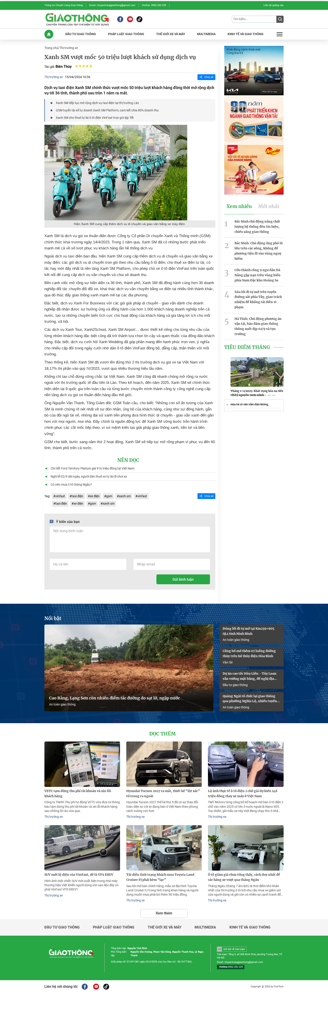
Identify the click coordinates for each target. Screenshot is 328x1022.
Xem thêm (164, 913)
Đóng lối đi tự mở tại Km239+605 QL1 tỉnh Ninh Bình (248, 631)
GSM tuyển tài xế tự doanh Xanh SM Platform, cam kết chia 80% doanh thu (107, 110)
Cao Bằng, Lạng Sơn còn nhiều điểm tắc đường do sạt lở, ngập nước (114, 698)
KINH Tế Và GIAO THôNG (246, 34)
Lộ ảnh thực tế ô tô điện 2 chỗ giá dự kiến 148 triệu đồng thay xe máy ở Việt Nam (242, 793)
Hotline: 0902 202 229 (154, 5)
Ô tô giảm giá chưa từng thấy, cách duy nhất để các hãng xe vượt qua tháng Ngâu (244, 877)
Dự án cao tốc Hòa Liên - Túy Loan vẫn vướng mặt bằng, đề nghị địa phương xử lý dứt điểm (249, 676)
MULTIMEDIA (206, 34)
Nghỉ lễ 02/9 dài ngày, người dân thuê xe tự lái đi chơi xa (89, 476)
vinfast (60, 496)
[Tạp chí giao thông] (77, 19)
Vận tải (228, 662)
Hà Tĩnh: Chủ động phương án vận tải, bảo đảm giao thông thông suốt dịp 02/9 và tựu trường (258, 326)
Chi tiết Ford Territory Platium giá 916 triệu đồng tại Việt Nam (92, 468)
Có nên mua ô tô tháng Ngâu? (71, 484)
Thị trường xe (69, 48)
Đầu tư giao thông (235, 685)
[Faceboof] (85, 987)
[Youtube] (130, 19)
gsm (109, 496)
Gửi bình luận (183, 579)
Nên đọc (128, 460)
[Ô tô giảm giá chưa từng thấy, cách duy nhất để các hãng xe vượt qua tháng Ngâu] (246, 848)
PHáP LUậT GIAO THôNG (126, 34)
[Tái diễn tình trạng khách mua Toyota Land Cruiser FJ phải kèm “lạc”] (164, 848)
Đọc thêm (162, 734)
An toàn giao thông (62, 704)
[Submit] (280, 19)
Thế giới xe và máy (164, 927)
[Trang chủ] (48, 34)
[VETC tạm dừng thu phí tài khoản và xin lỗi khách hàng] (82, 764)
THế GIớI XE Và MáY (170, 34)
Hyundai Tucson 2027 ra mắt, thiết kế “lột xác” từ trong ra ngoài (163, 793)
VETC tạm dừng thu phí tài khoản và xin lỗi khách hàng (77, 793)
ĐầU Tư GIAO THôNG (80, 34)
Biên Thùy (64, 66)
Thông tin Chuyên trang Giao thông (63, 5)
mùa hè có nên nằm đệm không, (249, 404)
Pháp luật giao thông (113, 927)
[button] (234, 395)
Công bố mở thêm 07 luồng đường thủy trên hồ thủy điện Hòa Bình (249, 653)
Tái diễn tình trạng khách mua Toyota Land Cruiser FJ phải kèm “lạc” (160, 877)
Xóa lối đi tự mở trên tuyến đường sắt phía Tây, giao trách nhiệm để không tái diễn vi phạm (258, 299)
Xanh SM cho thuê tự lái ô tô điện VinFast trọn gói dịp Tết (95, 117)
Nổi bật (52, 618)
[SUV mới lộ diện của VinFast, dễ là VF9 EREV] (82, 848)
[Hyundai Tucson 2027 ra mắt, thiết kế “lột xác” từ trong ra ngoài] (164, 764)
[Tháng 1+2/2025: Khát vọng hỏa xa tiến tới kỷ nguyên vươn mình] (257, 372)
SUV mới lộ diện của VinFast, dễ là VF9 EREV (78, 875)
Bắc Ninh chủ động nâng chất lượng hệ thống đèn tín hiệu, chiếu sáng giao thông (257, 226)
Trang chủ (51, 48)
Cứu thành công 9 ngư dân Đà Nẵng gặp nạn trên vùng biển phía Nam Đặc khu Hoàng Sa (257, 275)
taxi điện (77, 496)
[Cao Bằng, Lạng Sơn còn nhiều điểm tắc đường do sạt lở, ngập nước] (128, 668)
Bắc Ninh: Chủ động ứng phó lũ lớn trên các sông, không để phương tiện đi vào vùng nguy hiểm (259, 250)
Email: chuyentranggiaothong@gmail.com (112, 5)
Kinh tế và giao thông (249, 927)
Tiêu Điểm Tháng (247, 347)
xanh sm (125, 496)
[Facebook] (120, 19)
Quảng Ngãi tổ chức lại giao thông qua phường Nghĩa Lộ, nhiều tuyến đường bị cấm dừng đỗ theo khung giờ (250, 699)
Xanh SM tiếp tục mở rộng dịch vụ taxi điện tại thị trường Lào (97, 103)
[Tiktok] (139, 19)
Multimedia (205, 927)
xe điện (95, 496)
